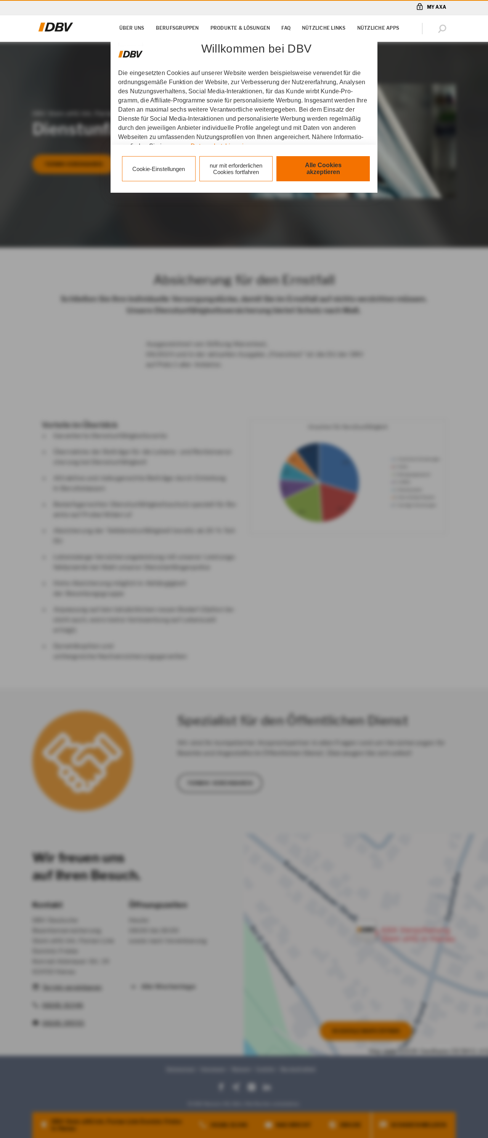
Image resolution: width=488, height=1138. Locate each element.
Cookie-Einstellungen (158, 169)
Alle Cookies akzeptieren (323, 168)
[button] (444, 28)
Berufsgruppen (177, 28)
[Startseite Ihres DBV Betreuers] (56, 31)
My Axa (436, 7)
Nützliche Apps (378, 28)
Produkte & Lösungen (240, 28)
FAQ (286, 28)
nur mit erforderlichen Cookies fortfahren (236, 168)
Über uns (131, 28)
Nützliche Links (324, 28)
